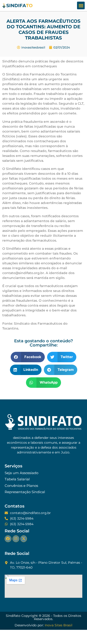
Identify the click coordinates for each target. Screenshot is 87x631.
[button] (81, 5)
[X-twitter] (23, 538)
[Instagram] (16, 538)
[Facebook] (8, 538)
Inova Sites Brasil (58, 625)
